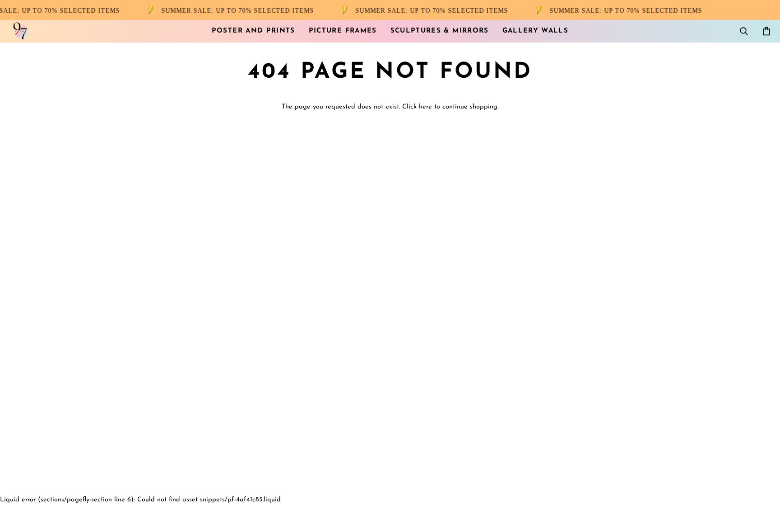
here (425, 107)
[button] (253, 31)
